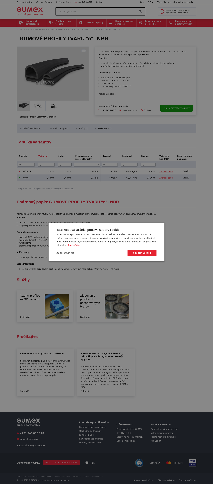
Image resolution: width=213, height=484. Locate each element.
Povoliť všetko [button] (142, 253)
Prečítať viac (74, 245)
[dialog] (106, 242)
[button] (65, 253)
